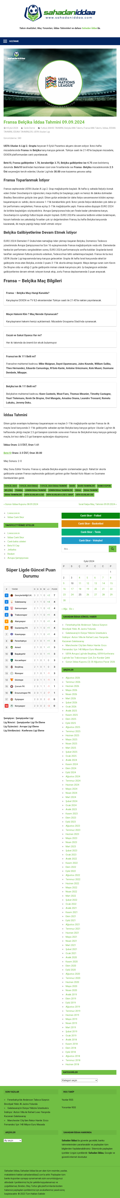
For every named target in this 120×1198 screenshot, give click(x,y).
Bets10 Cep (13, 545)
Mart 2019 (71, 1027)
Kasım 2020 (72, 961)
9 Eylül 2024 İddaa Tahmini (53, 486)
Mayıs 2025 (71, 739)
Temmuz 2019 (73, 1011)
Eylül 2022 (71, 871)
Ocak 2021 (71, 953)
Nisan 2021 (71, 941)
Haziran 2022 (72, 883)
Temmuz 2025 (73, 731)
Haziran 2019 (72, 1015)
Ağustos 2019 (73, 1006)
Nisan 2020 (71, 990)
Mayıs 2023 (71, 838)
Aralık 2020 (71, 957)
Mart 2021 (71, 945)
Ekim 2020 (71, 965)
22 (111, 589)
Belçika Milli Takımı (73, 128)
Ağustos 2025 (73, 727)
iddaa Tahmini (91, 490)
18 (80, 589)
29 (111, 594)
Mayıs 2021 (71, 936)
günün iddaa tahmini (35, 490)
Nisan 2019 (71, 1023)
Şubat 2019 (71, 1031)
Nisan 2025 (71, 743)
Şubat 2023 (71, 850)
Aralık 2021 (71, 908)
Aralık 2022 (71, 858)
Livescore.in (14, 513)
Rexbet (11, 553)
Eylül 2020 (71, 969)
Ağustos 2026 (73, 677)
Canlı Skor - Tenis (91, 532)
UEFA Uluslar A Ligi (34, 495)
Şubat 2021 (71, 949)
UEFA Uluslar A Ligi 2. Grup (60, 495)
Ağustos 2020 (73, 973)
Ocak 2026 (71, 706)
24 (72, 594)
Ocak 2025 (71, 756)
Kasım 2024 (72, 764)
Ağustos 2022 (73, 875)
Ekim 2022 (71, 867)
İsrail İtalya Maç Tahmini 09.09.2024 (97, 504)
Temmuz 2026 (73, 682)
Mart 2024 (71, 797)
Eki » (71, 608)
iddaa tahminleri (13, 495)
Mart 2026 (71, 698)
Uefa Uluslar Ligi (84, 495)
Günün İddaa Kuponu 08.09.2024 (21, 504)
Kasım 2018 (72, 1043)
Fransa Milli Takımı (93, 128)
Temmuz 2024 (73, 780)
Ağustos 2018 (73, 1056)
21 (103, 589)
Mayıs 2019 (71, 1019)
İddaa (105, 128)
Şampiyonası (21, 558)
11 (80, 583)
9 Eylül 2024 (11, 486)
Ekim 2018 (71, 1048)
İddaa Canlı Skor (16, 517)
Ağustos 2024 (73, 776)
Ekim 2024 (71, 768)
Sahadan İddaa (89, 28)
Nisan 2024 (71, 793)
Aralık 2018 (71, 1039)
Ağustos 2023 (73, 825)
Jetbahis (12, 549)
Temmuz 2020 (73, 978)
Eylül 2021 (71, 920)
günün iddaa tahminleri (60, 490)
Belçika (8, 490)
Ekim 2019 (71, 998)
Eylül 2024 (71, 772)
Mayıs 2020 (71, 986)
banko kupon (104, 486)
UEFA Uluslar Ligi (42, 131)
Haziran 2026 (72, 686)
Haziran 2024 (72, 784)
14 (103, 583)
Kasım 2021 (72, 912)
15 (111, 583)
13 (95, 583)
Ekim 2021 (71, 916)
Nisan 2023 (71, 842)
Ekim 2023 (71, 817)
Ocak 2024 (71, 805)
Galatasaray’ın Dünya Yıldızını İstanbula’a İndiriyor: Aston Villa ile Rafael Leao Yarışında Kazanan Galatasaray (85, 637)
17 (72, 589)
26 (88, 594)
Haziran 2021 (72, 932)
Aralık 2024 (71, 760)
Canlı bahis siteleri (17, 541)
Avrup (10, 558)
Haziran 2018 (72, 1064)
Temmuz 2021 (73, 928)
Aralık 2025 (71, 710)
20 (95, 589)
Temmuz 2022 (73, 879)
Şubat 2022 (71, 899)
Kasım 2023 (72, 813)
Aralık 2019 (71, 994)
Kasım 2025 (72, 715)
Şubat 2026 (71, 702)
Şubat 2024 (71, 801)
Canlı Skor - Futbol (90, 515)
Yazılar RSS (67, 1099)
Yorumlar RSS (69, 1107)
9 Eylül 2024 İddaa (29, 486)
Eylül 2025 (71, 723)
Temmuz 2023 (73, 830)
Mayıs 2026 (71, 690)
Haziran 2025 (72, 735)
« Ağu (64, 608)
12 (88, 583)
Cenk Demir (29, 128)
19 (88, 589)
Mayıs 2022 (71, 887)
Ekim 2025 (71, 719)
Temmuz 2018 (73, 1060)
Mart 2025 (71, 747)
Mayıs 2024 (71, 788)
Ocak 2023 (71, 854)
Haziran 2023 (72, 834)
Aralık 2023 (71, 809)
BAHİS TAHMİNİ (55, 128)
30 (64, 600)
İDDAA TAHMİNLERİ (23, 131)
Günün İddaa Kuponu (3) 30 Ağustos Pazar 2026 (90, 661)
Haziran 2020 (72, 982)
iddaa (78, 490)
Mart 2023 (71, 846)
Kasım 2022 (72, 863)
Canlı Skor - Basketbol (90, 523)
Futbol (44, 128)
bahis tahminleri (86, 486)
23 (64, 594)
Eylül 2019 (71, 1002)
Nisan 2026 (71, 694)
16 (64, 589)
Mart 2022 (71, 895)
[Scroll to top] (115, 1193)
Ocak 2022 (71, 904)
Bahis (72, 486)
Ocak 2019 (71, 1035)
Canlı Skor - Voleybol (90, 540)
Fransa (18, 490)
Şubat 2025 (71, 751)
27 (95, 594)
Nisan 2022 (71, 891)
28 (103, 594)
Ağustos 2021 (73, 924)
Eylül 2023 (71, 821)
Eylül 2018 (71, 1052)
